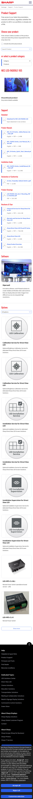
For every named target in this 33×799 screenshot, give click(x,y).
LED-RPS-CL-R (8, 617)
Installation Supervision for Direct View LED (15, 501)
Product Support (6, 657)
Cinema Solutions (7, 685)
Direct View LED (6, 682)
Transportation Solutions (9, 692)
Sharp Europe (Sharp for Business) (12, 733)
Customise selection (16, 796)
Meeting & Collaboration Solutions (12, 696)
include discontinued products (13, 44)
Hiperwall (6, 285)
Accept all (16, 785)
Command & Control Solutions (11, 703)
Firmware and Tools (8, 661)
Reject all (16, 790)
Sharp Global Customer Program (12, 720)
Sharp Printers (6, 737)
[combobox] (16, 49)
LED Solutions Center (8, 678)
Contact (4, 724)
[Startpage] (7, 2)
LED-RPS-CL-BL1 (9, 581)
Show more (16, 629)
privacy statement (20, 780)
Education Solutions (8, 689)
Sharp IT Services (7, 740)
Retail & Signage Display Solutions (12, 699)
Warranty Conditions (8, 668)
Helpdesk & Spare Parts (9, 654)
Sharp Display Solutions (9, 717)
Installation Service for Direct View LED (16, 424)
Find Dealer (5, 664)
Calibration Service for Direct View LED (15, 344)
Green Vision (5, 706)
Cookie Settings (11, 778)
